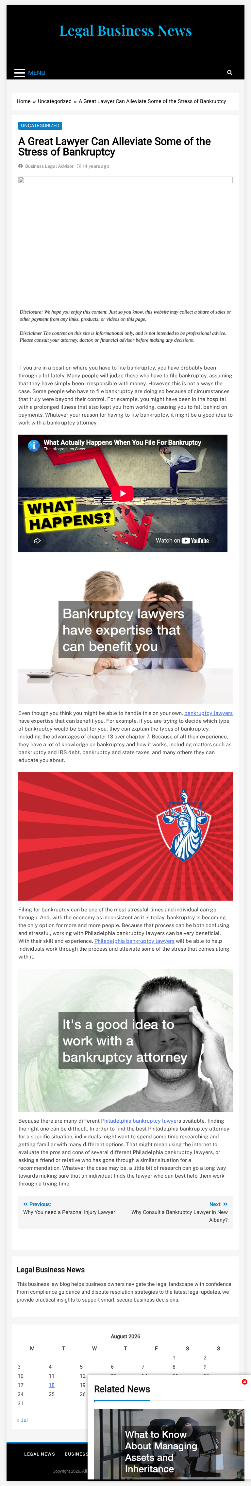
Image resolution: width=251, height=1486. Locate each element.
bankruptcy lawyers (208, 713)
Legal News (39, 1454)
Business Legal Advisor (49, 166)
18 (52, 1385)
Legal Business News (125, 29)
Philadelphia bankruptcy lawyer (139, 1121)
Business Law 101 (87, 1454)
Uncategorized (40, 125)
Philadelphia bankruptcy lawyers (134, 941)
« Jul (22, 1420)
